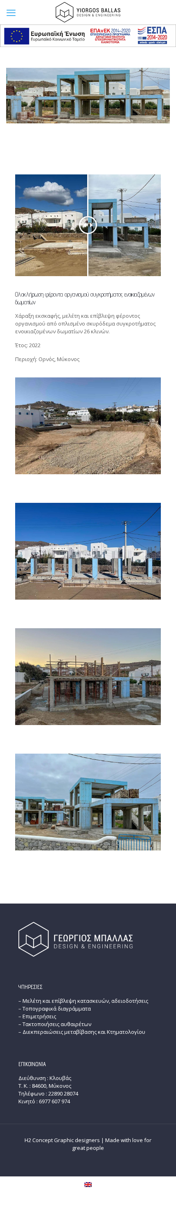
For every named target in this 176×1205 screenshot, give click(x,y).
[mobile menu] (11, 12)
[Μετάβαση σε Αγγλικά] (88, 1185)
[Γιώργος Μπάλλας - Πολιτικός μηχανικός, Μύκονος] (88, 12)
